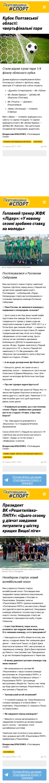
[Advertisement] (24, 176)
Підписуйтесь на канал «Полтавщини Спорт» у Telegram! (27, 480)
